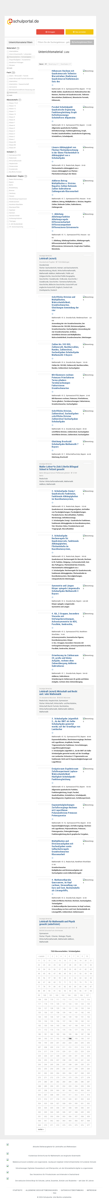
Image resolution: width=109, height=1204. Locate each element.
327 (57, 1103)
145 (45, 1017)
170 (88, 1026)
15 (60, 961)
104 (69, 995)
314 (88, 1095)
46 (49, 974)
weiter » (41, 1129)
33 (39, 969)
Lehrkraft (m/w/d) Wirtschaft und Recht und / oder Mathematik (58, 692)
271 (45, 1078)
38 (65, 969)
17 (70, 961)
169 (82, 1026)
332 (88, 1103)
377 (88, 1125)
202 (63, 1043)
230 (70, 1056)
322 (82, 1099)
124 (82, 1004)
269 (88, 1073)
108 (39, 999)
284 (70, 1082)
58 (54, 978)
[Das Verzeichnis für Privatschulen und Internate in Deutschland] (54, 1172)
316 (45, 1099)
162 (39, 1026)
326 (51, 1103)
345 (57, 1112)
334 (45, 1108)
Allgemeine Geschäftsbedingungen (42, 1190)
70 (60, 982)
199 (45, 1043)
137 (51, 1013)
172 (45, 1030)
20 (86, 961)
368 (88, 1121)
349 (82, 1112)
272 (51, 1078)
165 (57, 1026)
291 (57, 1086)
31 (86, 965)
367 (82, 1121)
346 (63, 1112)
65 (91, 978)
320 (70, 1099)
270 (39, 1078)
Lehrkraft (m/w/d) (47, 258)
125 (88, 1004)
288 (39, 1086)
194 (70, 1039)
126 (39, 1008)
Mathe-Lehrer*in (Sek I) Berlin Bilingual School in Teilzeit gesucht (58, 468)
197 (88, 1039)
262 (45, 1073)
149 (70, 1017)
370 (45, 1125)
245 (51, 1064)
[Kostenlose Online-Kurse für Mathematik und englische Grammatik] (54, 1153)
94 (70, 991)
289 (45, 1086)
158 (70, 1021)
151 (82, 1017)
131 (70, 1008)
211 (63, 1047)
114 (76, 999)
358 (82, 1116)
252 (39, 1069)
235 (45, 1060)
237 (57, 1060)
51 (75, 974)
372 (57, 1125)
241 (82, 1060)
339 (76, 1108)
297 (39, 1090)
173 (51, 1030)
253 (45, 1069)
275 (70, 1078)
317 (51, 1099)
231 (76, 1056)
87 (91, 987)
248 (70, 1064)
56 (44, 978)
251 (88, 1064)
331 (82, 1103)
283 (63, 1082)
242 (88, 1060)
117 (39, 1004)
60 (65, 978)
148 (63, 1017)
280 (45, 1082)
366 (76, 1121)
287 (88, 1082)
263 (51, 1073)
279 (39, 1082)
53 (86, 974)
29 (75, 965)
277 (82, 1078)
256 (63, 1069)
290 (51, 1086)
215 (88, 1047)
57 (49, 978)
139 (63, 1013)
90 (49, 991)
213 (76, 1047)
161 (88, 1021)
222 (76, 1051)
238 (63, 1060)
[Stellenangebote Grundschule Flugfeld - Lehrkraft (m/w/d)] (87, 255)
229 (63, 1056)
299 (51, 1090)
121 (63, 1004)
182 (51, 1034)
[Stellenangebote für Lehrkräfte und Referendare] (54, 1144)
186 (76, 1034)
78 (44, 987)
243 (39, 1064)
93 (65, 991)
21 (91, 961)
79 (49, 987)
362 (51, 1121)
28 (70, 965)
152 (88, 1017)
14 (54, 961)
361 (45, 1121)
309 (57, 1095)
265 (63, 1073)
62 (75, 978)
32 (91, 965)
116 (88, 999)
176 (70, 1030)
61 (70, 978)
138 (57, 1013)
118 (45, 1004)
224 (88, 1051)
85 (80, 987)
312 (76, 1095)
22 (39, 965)
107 (87, 995)
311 (70, 1095)
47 (54, 974)
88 (39, 991)
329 (70, 1103)
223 (82, 1051)
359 (88, 1116)
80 (54, 987)
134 (88, 1008)
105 (75, 995)
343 (45, 1112)
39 (70, 969)
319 (63, 1099)
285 (76, 1082)
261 (39, 1073)
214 (82, 1047)
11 (39, 961)
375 (76, 1125)
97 (86, 991)
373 (63, 1125)
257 (70, 1069)
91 (54, 991)
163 (45, 1026)
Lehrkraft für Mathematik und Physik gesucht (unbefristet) (57, 923)
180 (39, 1034)
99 (39, 995)
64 (86, 978)
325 (45, 1103)
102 (56, 995)
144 (39, 1017)
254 (51, 1069)
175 (63, 1030)
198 (39, 1043)
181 (45, 1034)
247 (63, 1064)
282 (57, 1082)
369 (39, 1125)
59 (60, 978)
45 (44, 974)
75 (86, 982)
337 (63, 1108)
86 (86, 987)
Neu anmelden (80, 32)
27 (65, 965)
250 (82, 1064)
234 (39, 1060)
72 (70, 982)
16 (65, 961)
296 (88, 1086)
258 (76, 1069)
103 (63, 995)
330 (76, 1103)
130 (63, 1008)
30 (80, 965)
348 (76, 1112)
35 (49, 969)
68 (49, 982)
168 (76, 1026)
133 (82, 1008)
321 (76, 1099)
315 (39, 1099)
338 (70, 1108)
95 (75, 991)
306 (39, 1095)
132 (76, 1008)
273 (57, 1078)
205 (82, 1043)
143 (88, 1013)
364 (63, 1121)
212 (70, 1047)
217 (45, 1051)
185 (70, 1034)
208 (45, 1047)
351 (39, 1116)
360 (39, 1121)
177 (76, 1030)
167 (70, 1026)
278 (88, 1078)
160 (82, 1021)
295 (82, 1086)
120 (57, 1004)
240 (76, 1060)
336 (57, 1108)
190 (45, 1039)
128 (51, 1008)
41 (80, 969)
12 (44, 961)
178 (82, 1030)
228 (57, 1056)
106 (81, 995)
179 (88, 1030)
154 (45, 1021)
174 (57, 1030)
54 (91, 974)
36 (54, 969)
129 (57, 1008)
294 (76, 1086)
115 (82, 999)
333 (39, 1108)
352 (45, 1116)
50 (70, 974)
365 (70, 1121)
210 (57, 1047)
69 (54, 982)
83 (70, 987)
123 (76, 1004)
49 (65, 974)
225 (39, 1056)
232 (82, 1056)
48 (60, 974)
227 (51, 1056)
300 (57, 1090)
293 (70, 1086)
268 (82, 1073)
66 (39, 982)
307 (45, 1095)
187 (82, 1034)
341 (88, 1108)
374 (70, 1125)
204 (76, 1043)
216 (39, 1051)
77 (39, 987)
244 (45, 1064)
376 (82, 1125)
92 (60, 991)
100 (44, 995)
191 (51, 1039)
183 (57, 1034)
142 (82, 1013)
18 (75, 961)
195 (76, 1039)
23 (44, 965)
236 (51, 1060)
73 (75, 982)
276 (76, 1078)
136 (45, 1013)
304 (82, 1090)
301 (63, 1090)
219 (57, 1051)
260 (88, 1069)
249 (76, 1064)
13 (49, 961)
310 (63, 1095)
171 (39, 1030)
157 (63, 1021)
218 (51, 1051)
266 (70, 1073)
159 (76, 1021)
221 (70, 1051)
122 (70, 1004)
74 (80, 982)
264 (57, 1073)
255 (57, 1069)
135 (39, 1013)
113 (70, 999)
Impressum (91, 1190)
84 (75, 987)
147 (57, 1017)
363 (57, 1121)
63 (80, 978)
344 (51, 1112)
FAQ (54, 1193)
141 (76, 1013)
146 (51, 1017)
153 (39, 1021)
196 (82, 1039)
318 (57, 1099)
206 (88, 1043)
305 (88, 1090)
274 (63, 1078)
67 (44, 982)
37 (60, 969)
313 (82, 1095)
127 (45, 1008)
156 (57, 1021)
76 (91, 982)
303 (76, 1090)
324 (39, 1103)
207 (39, 1047)
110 (51, 999)
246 (57, 1064)
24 (49, 965)
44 (39, 974)
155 (51, 1021)
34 (44, 969)
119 (51, 1004)
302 (70, 1090)
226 (45, 1056)
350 (88, 1112)
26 (60, 965)
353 (51, 1116)
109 (45, 999)
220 (63, 1051)
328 (63, 1103)
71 (65, 982)
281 (51, 1082)
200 (51, 1043)
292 (63, 1086)
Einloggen (51, 32)
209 (51, 1047)
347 (70, 1112)
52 (80, 974)
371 (51, 1125)
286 (82, 1082)
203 (70, 1043)
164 (51, 1026)
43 (91, 969)
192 (57, 1039)
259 (82, 1069)
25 (54, 965)
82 (65, 987)
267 (76, 1073)
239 (70, 1060)
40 (75, 969)
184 (63, 1034)
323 (88, 1099)
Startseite (17, 1190)
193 (63, 1039)
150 (76, 1017)
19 (80, 961)
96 (80, 991)
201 (57, 1043)
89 (44, 991)
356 (70, 1116)
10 (87, 956)
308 (51, 1095)
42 (86, 969)
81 (60, 987)
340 (82, 1108)
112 (63, 999)
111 (57, 999)
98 (91, 991)
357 (76, 1116)
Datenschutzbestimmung (72, 1190)
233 (88, 1056)
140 (70, 1013)
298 (45, 1090)
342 (39, 1112)
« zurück (41, 956)
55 (39, 978)
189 (39, 1039)
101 (50, 995)
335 (51, 1108)
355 (63, 1116)
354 (57, 1116)
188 (88, 1034)
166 (63, 1026)
